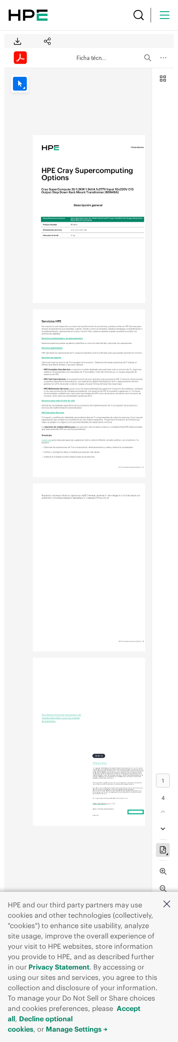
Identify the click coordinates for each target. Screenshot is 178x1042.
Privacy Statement (59, 967)
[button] (166, 904)
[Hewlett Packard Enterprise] (28, 15)
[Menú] (164, 15)
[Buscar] (139, 15)
